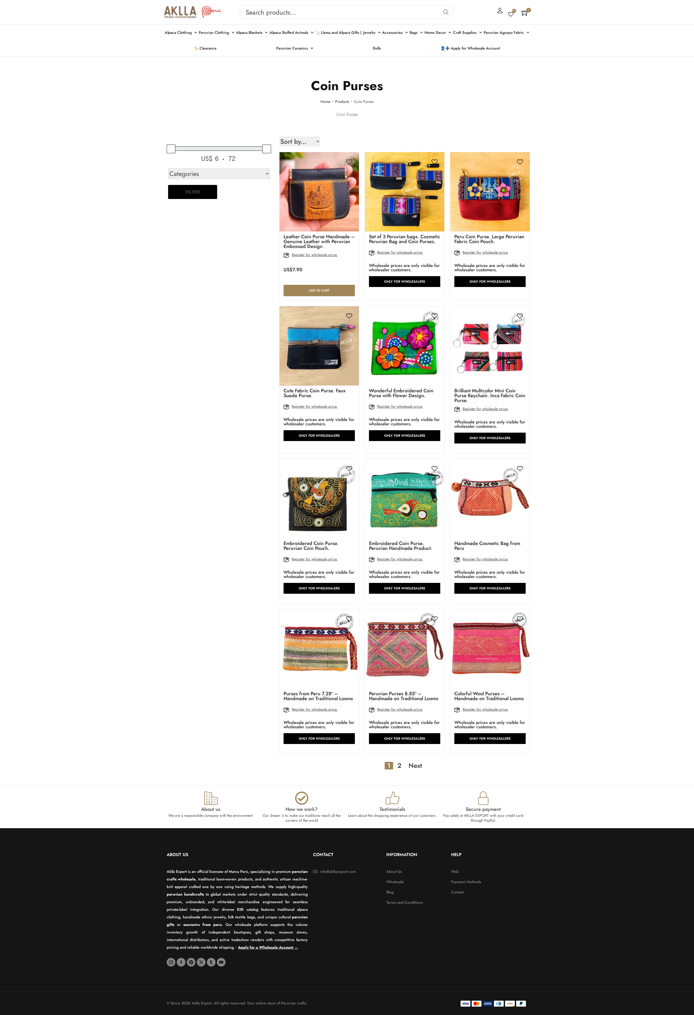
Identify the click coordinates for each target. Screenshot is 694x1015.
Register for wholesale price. (315, 254)
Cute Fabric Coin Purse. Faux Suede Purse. (314, 393)
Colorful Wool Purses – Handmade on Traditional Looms (489, 696)
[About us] (211, 798)
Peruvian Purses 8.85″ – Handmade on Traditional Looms (403, 696)
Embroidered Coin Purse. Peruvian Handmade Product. (400, 546)
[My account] (500, 10)
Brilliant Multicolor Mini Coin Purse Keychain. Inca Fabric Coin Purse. (489, 395)
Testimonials (392, 809)
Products (342, 101)
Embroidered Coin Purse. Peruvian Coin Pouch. (311, 546)
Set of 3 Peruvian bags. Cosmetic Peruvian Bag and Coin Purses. (404, 239)
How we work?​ (301, 809)
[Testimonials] (392, 798)
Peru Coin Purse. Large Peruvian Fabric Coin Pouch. (489, 239)
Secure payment (483, 809)
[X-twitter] (201, 962)
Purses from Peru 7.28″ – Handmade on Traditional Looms (318, 696)
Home (325, 101)
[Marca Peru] (211, 12)
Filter (192, 192)
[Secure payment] (483, 798)
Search (446, 12)
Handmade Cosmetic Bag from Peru (487, 546)
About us (210, 809)
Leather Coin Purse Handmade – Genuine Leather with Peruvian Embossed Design (319, 241)
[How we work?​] (302, 798)
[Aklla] (180, 12)
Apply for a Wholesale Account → (268, 947)
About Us (177, 854)
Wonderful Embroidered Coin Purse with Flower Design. (401, 393)
